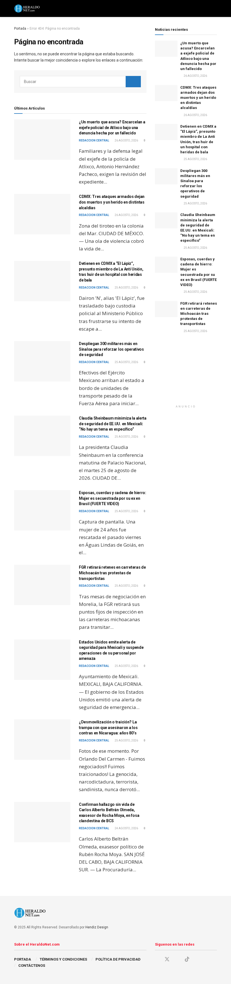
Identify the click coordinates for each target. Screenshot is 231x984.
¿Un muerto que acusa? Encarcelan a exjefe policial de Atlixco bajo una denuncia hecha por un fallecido (112, 127)
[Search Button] (133, 81)
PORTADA (22, 959)
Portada (20, 28)
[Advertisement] (186, 374)
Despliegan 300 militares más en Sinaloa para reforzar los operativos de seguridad (111, 349)
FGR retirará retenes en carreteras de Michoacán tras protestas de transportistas (112, 573)
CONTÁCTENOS (31, 965)
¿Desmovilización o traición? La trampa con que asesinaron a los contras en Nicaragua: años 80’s (108, 727)
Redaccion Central (94, 140)
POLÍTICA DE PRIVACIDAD (118, 959)
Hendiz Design (96, 927)
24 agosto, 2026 (126, 828)
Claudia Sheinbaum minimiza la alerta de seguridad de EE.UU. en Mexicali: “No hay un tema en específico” (112, 423)
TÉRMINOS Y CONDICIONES (63, 959)
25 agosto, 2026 (126, 287)
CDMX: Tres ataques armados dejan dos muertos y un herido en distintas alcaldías (112, 202)
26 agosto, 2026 (126, 140)
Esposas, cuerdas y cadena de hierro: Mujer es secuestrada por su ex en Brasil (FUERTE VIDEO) (112, 498)
